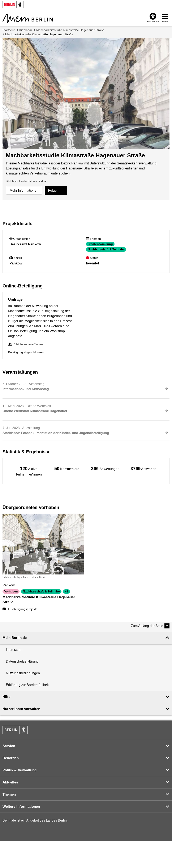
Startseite (9, 30)
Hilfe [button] (6, 697)
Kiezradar (25, 30)
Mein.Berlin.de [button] (15, 638)
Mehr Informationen (24, 190)
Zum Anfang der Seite (147, 626)
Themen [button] (9, 794)
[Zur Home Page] (28, 18)
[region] (28, 471)
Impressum (14, 649)
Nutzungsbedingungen (23, 673)
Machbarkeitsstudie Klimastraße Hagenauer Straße (70, 30)
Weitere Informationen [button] (21, 807)
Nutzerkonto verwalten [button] (21, 709)
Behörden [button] (11, 758)
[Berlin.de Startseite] (15, 730)
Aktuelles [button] (10, 782)
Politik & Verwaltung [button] (19, 770)
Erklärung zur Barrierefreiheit (27, 685)
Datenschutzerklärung (22, 661)
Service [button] (9, 746)
